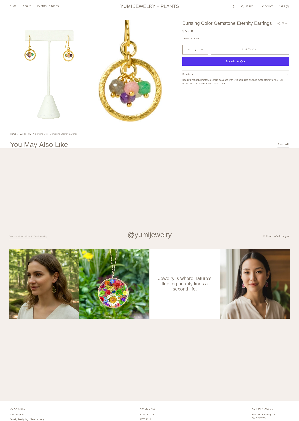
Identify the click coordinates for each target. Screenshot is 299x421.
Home (13, 134)
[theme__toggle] (234, 6)
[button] (248, 6)
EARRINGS (25, 134)
